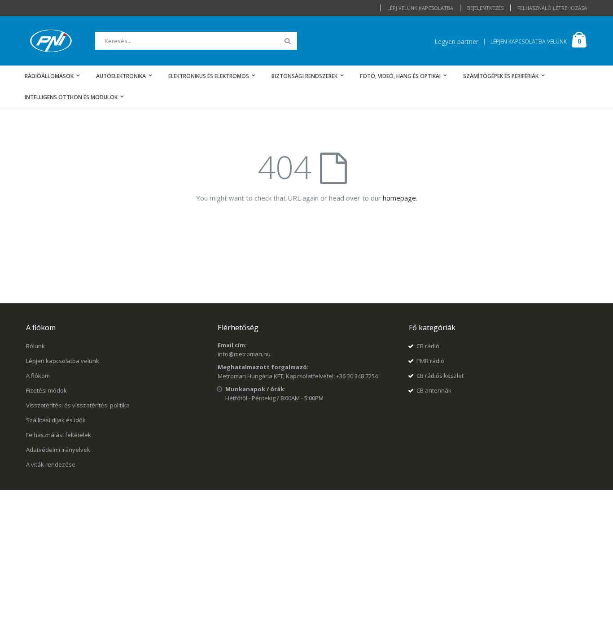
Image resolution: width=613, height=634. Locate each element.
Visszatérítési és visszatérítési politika (78, 405)
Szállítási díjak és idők (56, 420)
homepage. (400, 197)
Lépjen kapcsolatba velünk (62, 361)
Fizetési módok (46, 390)
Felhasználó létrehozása (552, 7)
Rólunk (35, 346)
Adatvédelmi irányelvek (58, 450)
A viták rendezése (50, 464)
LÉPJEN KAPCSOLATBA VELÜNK (528, 41)
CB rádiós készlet (440, 376)
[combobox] (196, 41)
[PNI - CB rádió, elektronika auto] (51, 41)
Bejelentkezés (485, 7)
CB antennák (433, 390)
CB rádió (427, 346)
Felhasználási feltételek (58, 435)
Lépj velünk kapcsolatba (420, 7)
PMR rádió (430, 361)
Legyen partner (456, 41)
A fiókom (38, 376)
